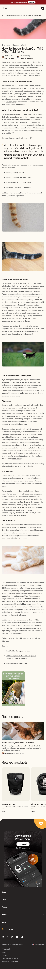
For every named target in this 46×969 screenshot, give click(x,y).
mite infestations (24, 483)
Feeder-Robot (8, 804)
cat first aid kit (33, 390)
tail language (11, 101)
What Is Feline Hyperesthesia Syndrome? (18, 742)
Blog (3, 15)
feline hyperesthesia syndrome (30, 585)
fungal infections (36, 530)
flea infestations (34, 481)
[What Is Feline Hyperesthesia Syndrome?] (23, 731)
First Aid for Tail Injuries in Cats (18, 651)
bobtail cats (6, 334)
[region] (23, 789)
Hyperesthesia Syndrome (16, 663)
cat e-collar (16, 458)
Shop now (31, 2)
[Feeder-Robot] (16, 784)
